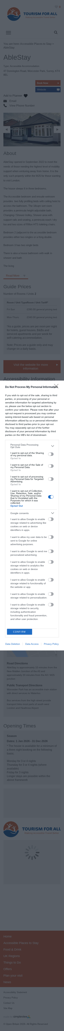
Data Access (32, 644)
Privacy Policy (51, 644)
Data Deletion (12, 644)
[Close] (57, 387)
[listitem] (32, 446)
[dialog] (32, 515)
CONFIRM (19, 632)
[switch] (51, 454)
